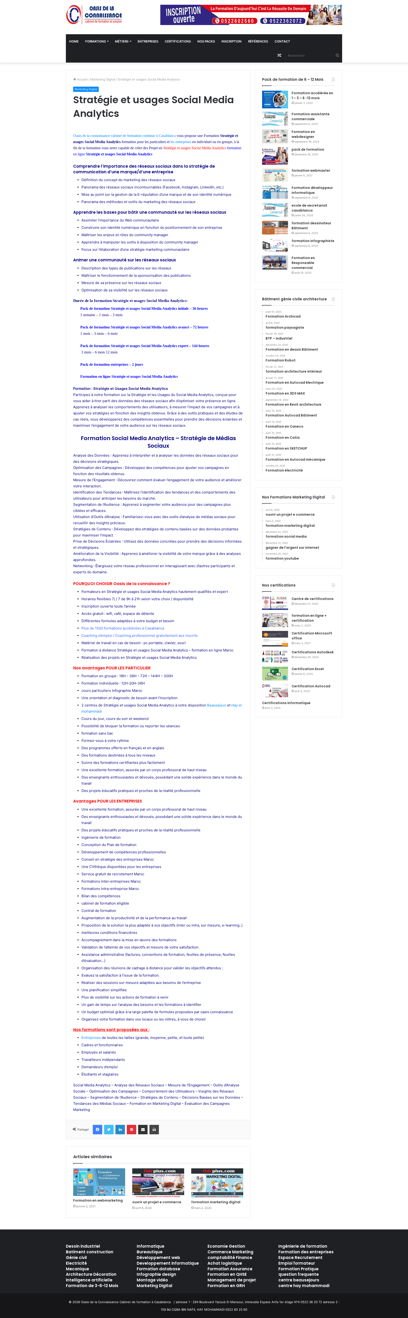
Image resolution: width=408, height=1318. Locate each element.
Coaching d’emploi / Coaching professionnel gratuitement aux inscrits (139, 635)
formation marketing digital (215, 1202)
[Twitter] (109, 1129)
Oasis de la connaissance (91, 136)
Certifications (178, 41)
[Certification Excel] (275, 673)
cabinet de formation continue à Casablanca (143, 136)
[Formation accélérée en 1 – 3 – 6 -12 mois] (275, 99)
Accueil (82, 79)
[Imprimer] (154, 1129)
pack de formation (308, 149)
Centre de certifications (313, 598)
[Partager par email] (143, 1129)
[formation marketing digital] (217, 1183)
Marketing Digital (102, 79)
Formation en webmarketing (98, 1200)
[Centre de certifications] (275, 603)
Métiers (121, 41)
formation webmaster (311, 170)
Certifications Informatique (286, 703)
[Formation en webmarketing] (99, 1182)
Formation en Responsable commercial (303, 262)
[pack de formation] (275, 156)
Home (74, 41)
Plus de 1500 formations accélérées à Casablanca (122, 628)
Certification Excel (308, 669)
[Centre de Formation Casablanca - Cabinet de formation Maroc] (94, 15)
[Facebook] (97, 1129)
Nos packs (206, 41)
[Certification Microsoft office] (275, 638)
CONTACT (282, 41)
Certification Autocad (311, 686)
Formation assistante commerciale (311, 116)
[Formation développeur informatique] (275, 192)
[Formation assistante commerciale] (275, 119)
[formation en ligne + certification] (275, 620)
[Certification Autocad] (275, 690)
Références (258, 41)
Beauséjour (216, 705)
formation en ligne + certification (309, 618)
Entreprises (148, 41)
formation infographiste (313, 240)
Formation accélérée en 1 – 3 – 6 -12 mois (312, 95)
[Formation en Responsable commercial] (275, 262)
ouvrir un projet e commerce (156, 1202)
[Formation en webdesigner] (275, 136)
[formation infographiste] (275, 245)
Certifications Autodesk (313, 652)
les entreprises (180, 142)
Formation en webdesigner (303, 134)
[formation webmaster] (275, 175)
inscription (231, 41)
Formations (95, 41)
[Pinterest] (131, 1129)
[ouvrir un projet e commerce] (158, 1183)
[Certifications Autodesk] (275, 656)
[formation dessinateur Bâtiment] (275, 228)
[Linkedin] (120, 1129)
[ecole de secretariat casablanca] (275, 210)
